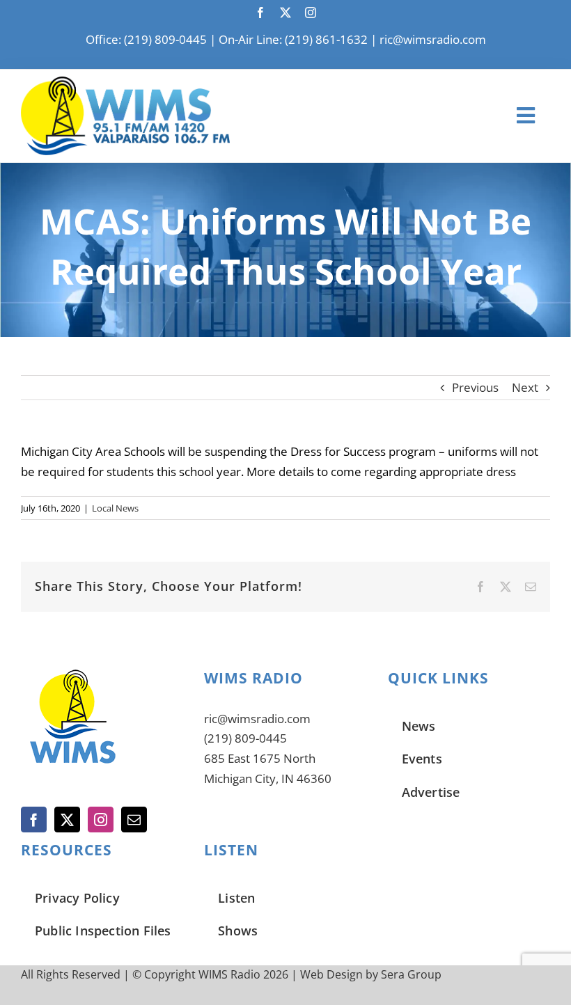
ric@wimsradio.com (433, 39)
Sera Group (411, 974)
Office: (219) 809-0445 (146, 39)
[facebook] (260, 12)
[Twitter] (67, 819)
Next (525, 387)
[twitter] (285, 12)
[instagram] (310, 12)
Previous (475, 387)
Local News (115, 508)
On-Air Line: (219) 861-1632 (293, 39)
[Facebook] (34, 819)
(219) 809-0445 (245, 738)
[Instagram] (101, 819)
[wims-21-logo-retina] (125, 82)
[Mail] (134, 819)
